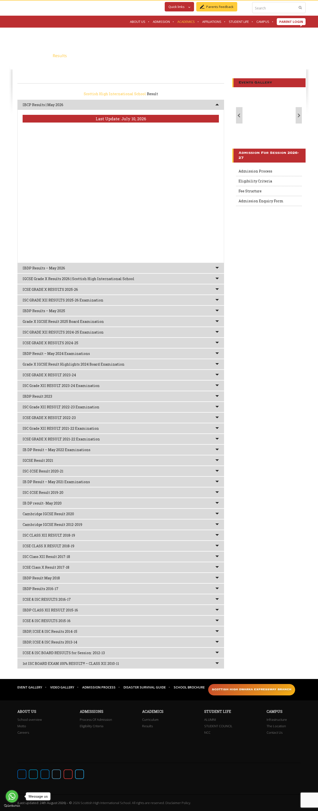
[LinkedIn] (56, 774)
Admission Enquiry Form (260, 201)
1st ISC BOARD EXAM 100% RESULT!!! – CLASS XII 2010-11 (71, 663)
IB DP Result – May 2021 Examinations (56, 481)
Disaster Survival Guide (144, 687)
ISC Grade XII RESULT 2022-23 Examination (61, 407)
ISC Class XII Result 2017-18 (46, 556)
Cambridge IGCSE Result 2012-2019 (52, 524)
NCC (207, 732)
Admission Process (255, 171)
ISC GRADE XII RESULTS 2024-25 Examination (63, 332)
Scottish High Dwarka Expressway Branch (251, 689)
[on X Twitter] (33, 774)
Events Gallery (255, 83)
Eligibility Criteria (255, 181)
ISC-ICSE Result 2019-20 (43, 492)
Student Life (239, 21)
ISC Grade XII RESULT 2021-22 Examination (61, 428)
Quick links (176, 6)
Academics (186, 21)
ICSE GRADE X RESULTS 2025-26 (50, 289)
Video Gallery (62, 687)
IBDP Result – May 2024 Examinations (56, 353)
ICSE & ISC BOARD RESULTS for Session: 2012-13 (64, 652)
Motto (21, 726)
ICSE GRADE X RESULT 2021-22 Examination (61, 439)
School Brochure (189, 687)
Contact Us (274, 732)
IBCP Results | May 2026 (43, 104)
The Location (276, 726)
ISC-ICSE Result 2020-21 (43, 471)
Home (18, 55)
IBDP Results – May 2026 (44, 268)
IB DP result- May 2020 (42, 503)
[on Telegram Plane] (79, 774)
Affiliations (211, 21)
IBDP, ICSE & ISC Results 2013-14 (50, 642)
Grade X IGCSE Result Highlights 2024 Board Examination (73, 364)
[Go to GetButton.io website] (12, 806)
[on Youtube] (68, 774)
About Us (137, 21)
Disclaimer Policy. (178, 803)
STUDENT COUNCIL (218, 726)
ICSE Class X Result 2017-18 (46, 567)
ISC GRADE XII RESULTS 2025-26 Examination (63, 300)
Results (147, 726)
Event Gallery (29, 687)
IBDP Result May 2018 (41, 578)
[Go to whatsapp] (12, 796)
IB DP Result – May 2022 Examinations (56, 449)
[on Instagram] (44, 774)
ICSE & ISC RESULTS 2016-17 (47, 599)
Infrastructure (277, 719)
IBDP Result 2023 (37, 396)
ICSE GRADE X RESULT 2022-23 (49, 417)
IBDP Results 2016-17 (40, 588)
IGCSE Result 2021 (38, 460)
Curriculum (150, 719)
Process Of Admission (96, 719)
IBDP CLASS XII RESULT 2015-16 (50, 610)
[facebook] (21, 774)
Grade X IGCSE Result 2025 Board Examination (63, 321)
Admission (161, 21)
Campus (262, 21)
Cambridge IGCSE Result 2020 (48, 514)
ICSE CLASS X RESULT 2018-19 (48, 546)
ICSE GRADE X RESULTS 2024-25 (50, 343)
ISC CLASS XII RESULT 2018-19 (49, 535)
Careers (23, 732)
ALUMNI (210, 719)
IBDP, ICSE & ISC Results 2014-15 (50, 631)
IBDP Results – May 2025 (44, 310)
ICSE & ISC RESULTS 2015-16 (47, 620)
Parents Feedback (220, 6)
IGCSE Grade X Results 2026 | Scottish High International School (78, 278)
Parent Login (291, 21)
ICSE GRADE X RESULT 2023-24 (49, 375)
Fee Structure (250, 191)
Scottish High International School (115, 93)
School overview (29, 719)
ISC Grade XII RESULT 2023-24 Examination (61, 385)
